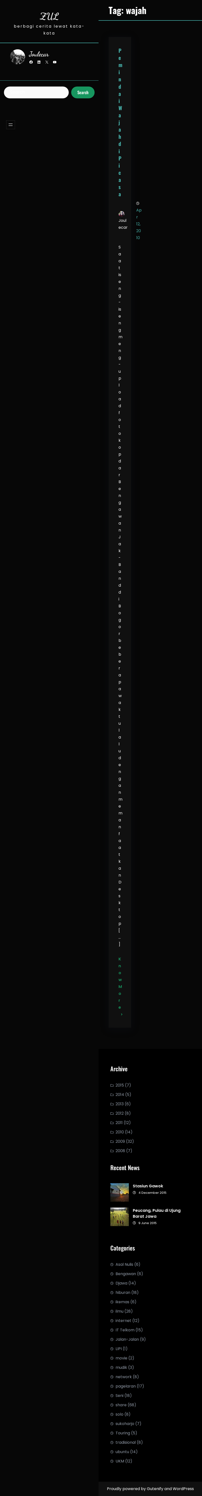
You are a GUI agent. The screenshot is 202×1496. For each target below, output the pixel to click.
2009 (120, 1141)
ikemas (122, 1302)
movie (121, 1358)
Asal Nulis (124, 1264)
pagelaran (126, 1386)
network (124, 1377)
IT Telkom (125, 1330)
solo (119, 1414)
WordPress (183, 1489)
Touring (123, 1433)
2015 (120, 1085)
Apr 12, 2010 (139, 224)
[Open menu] (10, 124)
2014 (120, 1094)
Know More (119, 983)
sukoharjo (125, 1423)
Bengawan (126, 1274)
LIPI (119, 1349)
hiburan (123, 1292)
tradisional (126, 1442)
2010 (120, 1132)
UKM (120, 1461)
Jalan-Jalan (127, 1339)
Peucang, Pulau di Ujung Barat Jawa (157, 1213)
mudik (121, 1367)
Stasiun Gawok (148, 1186)
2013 (120, 1104)
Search (82, 92)
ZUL (49, 16)
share (121, 1405)
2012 (120, 1113)
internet (123, 1320)
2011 (119, 1123)
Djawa (121, 1283)
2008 (120, 1151)
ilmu (119, 1311)
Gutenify (155, 1489)
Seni (119, 1395)
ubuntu (122, 1452)
